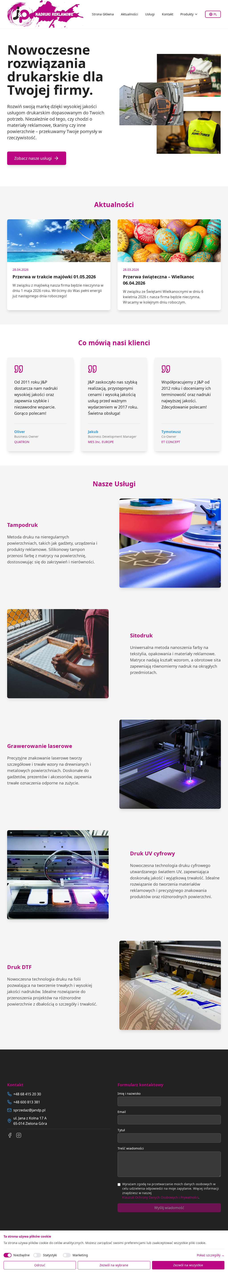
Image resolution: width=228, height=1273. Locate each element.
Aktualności (129, 14)
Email (122, 1112)
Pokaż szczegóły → (210, 1255)
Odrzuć (39, 1265)
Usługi (150, 14)
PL (215, 14)
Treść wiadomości (131, 1148)
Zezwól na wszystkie (188, 1265)
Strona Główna (103, 14)
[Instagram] (18, 1135)
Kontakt (167, 14)
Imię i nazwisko (129, 1093)
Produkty (186, 14)
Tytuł (121, 1130)
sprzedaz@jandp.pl (29, 1110)
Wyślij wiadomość (169, 1207)
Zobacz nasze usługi (33, 158)
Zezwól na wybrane (114, 1265)
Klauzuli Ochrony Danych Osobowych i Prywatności (160, 1197)
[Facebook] (9, 1135)
